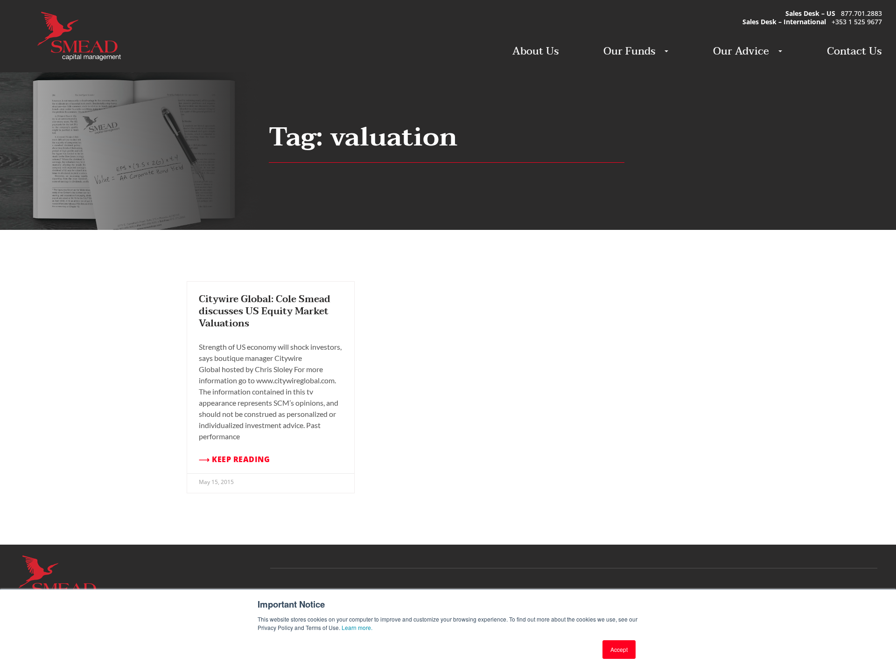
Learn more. (357, 627)
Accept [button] (619, 649)
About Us (535, 51)
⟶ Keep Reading (234, 459)
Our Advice (741, 51)
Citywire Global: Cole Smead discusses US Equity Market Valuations (264, 311)
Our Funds (629, 51)
